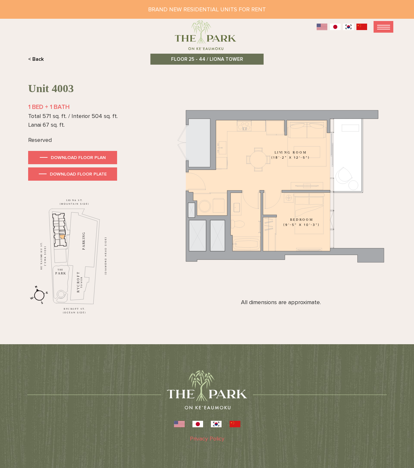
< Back (36, 59)
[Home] (207, 38)
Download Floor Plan (78, 157)
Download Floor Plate (78, 174)
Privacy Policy (207, 438)
